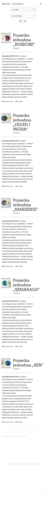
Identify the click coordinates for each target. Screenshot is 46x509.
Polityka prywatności (13, 464)
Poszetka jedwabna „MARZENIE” (25, 205)
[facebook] (39, 491)
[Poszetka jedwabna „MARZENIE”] (6, 203)
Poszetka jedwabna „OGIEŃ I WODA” (22, 122)
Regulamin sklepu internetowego (29, 464)
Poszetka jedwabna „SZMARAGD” (26, 285)
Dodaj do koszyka (8, 101)
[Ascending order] (34, 9)
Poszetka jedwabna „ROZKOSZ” (24, 40)
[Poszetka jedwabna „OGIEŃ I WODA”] (6, 118)
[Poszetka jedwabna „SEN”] (6, 363)
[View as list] (25, 21)
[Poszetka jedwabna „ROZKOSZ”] (6, 38)
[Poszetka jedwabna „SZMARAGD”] (6, 283)
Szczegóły (20, 101)
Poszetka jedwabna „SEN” (28, 362)
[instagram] (43, 491)
